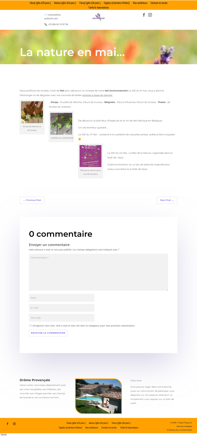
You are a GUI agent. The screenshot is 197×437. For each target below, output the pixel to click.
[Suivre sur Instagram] (150, 14)
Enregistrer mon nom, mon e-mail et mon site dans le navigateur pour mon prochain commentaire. (84, 325)
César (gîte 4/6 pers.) (40, 3)
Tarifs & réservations (98, 7)
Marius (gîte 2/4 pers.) (65, 3)
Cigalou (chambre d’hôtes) (117, 3)
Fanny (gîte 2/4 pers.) (90, 3)
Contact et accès (159, 3)
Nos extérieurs (140, 3)
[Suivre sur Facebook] (144, 14)
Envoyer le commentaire (48, 333)
